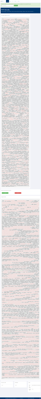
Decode (7, 1)
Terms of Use (18, 398)
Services (15, 1)
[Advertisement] (36, 26)
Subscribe (16, 5)
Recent (10, 1)
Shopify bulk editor (25, 398)
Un (2, 1)
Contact (18, 1)
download (8, 15)
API (12, 1)
